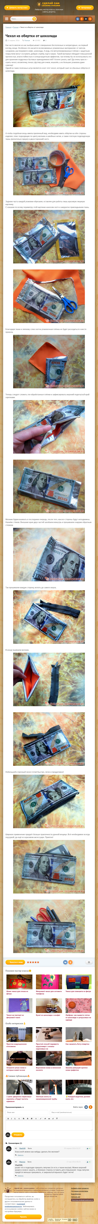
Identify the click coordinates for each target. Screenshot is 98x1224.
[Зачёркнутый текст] (19, 1118)
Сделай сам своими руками (49, 4)
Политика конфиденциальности (82, 1200)
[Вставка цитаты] (49, 1118)
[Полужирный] (8, 1118)
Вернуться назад (16, 962)
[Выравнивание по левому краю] (24, 1118)
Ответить (20, 1155)
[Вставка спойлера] (57, 1118)
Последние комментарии (79, 1191)
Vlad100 (22, 1148)
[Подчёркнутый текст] (15, 1118)
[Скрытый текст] (45, 1118)
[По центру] (28, 1118)
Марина (22, 1162)
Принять (23, 1217)
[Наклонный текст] (11, 1118)
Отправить (18, 1135)
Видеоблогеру (76, 1194)
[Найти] (34, 19)
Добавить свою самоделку (80, 1188)
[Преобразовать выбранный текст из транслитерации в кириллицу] (53, 1118)
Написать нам (75, 1197)
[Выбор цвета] (41, 1118)
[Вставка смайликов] (36, 1118)
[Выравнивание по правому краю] (32, 1118)
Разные (27, 40)
